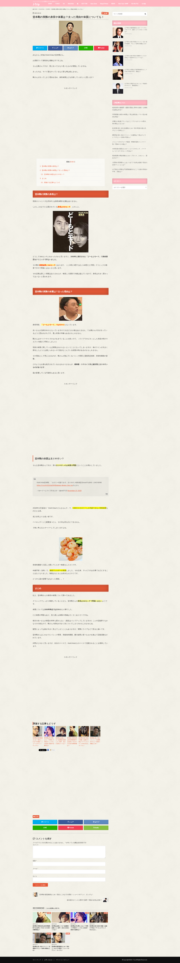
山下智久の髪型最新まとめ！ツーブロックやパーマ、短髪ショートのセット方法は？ (136, 29)
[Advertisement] (71, 104)
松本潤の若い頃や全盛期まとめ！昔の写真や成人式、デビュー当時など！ (129, 129)
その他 (144, 3)
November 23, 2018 (74, 491)
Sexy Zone (94, 3)
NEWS (113, 3)
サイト (35, 876)
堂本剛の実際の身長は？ (49, 166)
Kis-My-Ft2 (134, 3)
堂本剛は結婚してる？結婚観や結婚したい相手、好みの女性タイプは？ (61, 740)
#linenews (57, 485)
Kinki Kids (71, 3)
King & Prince (104, 3)
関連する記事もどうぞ (50, 182)
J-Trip (36, 4)
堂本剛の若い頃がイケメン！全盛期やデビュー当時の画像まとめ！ (95, 740)
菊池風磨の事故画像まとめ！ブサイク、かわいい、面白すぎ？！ (129, 157)
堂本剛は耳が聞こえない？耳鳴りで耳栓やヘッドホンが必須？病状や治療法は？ (49, 741)
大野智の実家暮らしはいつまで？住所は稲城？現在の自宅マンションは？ (129, 164)
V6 (64, 3)
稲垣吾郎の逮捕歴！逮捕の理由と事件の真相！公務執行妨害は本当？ (129, 109)
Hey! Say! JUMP (123, 3)
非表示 (72, 162)
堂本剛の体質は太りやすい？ (52, 174)
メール (35, 868)
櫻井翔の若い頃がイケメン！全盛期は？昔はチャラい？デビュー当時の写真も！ (129, 136)
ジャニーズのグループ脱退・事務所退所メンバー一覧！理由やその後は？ (129, 143)
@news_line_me (67, 485)
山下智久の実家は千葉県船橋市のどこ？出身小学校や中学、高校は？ (129, 170)
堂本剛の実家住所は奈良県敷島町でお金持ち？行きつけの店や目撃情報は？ (72, 741)
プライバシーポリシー (62, 960)
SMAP (50, 3)
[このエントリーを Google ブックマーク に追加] (48, 750)
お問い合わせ (48, 960)
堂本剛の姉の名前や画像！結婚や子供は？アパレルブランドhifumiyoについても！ (84, 741)
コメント (36, 845)
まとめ (43, 178)
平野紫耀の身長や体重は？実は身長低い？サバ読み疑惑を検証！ (129, 115)
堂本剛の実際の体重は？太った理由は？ (55, 170)
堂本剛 (37, 816)
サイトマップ (37, 960)
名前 (35, 861)
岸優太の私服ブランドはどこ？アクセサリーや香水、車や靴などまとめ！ (129, 122)
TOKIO (57, 3)
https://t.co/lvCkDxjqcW (45, 485)
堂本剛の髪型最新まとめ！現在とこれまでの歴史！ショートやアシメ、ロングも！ (38, 741)
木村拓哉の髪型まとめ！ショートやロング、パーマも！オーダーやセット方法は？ (129, 150)
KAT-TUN (84, 3)
